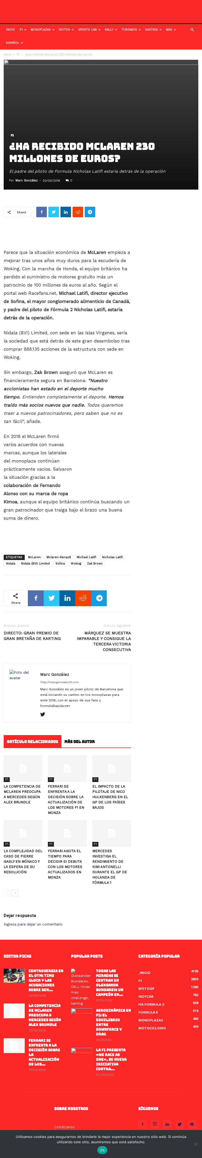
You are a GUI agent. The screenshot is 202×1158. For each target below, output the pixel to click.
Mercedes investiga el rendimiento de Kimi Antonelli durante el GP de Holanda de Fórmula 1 (109, 867)
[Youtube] (192, 1124)
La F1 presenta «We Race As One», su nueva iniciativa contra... (111, 1059)
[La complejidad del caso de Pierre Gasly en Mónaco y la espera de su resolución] (23, 833)
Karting (151, 29)
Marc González (27, 180)
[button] (192, 29)
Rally (109, 29)
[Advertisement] (67, 235)
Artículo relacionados (32, 741)
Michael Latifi (86, 557)
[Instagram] (155, 1124)
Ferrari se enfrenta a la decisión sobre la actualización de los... (44, 1052)
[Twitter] (44, 715)
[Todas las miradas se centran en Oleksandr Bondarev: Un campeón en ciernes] (81, 987)
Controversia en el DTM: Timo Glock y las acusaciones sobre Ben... (46, 980)
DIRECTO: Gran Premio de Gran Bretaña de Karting (32, 636)
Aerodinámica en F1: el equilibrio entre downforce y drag (113, 1022)
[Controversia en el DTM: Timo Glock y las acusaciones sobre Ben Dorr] (14, 976)
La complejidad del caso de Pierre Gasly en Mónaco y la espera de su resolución (23, 861)
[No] (195, 1144)
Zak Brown (95, 563)
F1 (21, 29)
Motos (64, 29)
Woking (76, 563)
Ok (102, 1150)
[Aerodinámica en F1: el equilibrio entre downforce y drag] (81, 1015)
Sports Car (87, 29)
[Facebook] (142, 1124)
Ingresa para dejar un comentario (33, 924)
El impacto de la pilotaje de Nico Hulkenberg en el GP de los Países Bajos (110, 796)
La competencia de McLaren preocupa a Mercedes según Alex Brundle (45, 1015)
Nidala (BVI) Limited (35, 563)
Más (169, 29)
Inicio (10, 29)
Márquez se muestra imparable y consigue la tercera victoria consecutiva (104, 641)
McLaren (34, 557)
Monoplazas (41, 29)
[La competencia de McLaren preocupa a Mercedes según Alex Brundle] (23, 768)
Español (12, 43)
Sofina (60, 563)
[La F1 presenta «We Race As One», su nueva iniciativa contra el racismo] (81, 1055)
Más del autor (79, 741)
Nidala (10, 563)
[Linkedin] (167, 1124)
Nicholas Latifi (112, 557)
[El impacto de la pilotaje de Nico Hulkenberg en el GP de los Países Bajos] (111, 768)
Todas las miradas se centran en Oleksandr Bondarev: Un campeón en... (109, 983)
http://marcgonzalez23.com (59, 682)
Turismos (129, 29)
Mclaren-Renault (59, 557)
